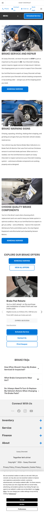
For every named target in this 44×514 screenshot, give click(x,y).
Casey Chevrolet (29, 462)
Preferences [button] (12, 494)
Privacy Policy (8, 467)
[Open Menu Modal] (3, 2)
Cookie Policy (35, 467)
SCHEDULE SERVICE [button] (15, 89)
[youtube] (31, 411)
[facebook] (19, 411)
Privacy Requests (22, 467)
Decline (22, 504)
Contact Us (22, 338)
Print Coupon (22, 344)
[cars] (12, 411)
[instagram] (25, 411)
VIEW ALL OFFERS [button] (22, 268)
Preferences (22, 509)
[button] (41, 312)
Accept (22, 500)
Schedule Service (33, 16)
